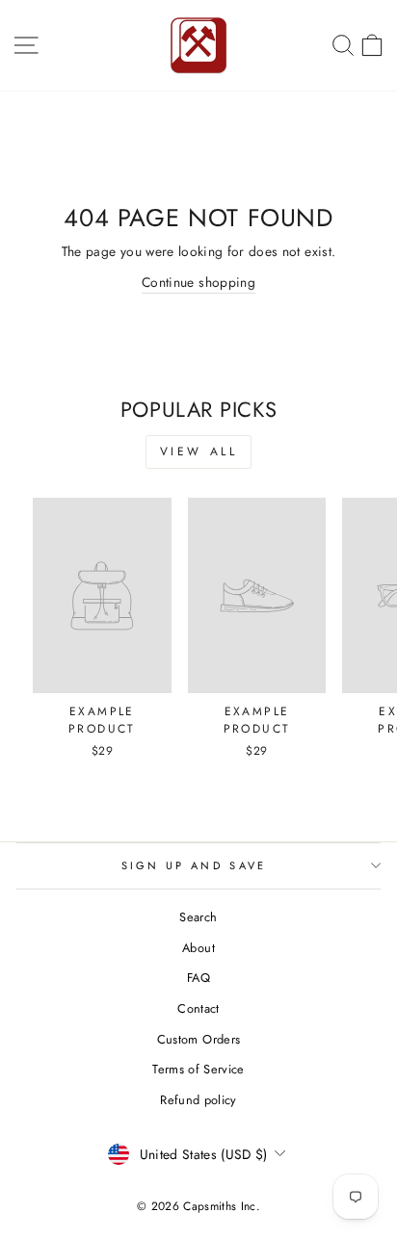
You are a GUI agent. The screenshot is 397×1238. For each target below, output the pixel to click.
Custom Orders (199, 1039)
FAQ (198, 977)
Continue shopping (198, 282)
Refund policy (198, 1100)
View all (199, 451)
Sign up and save (194, 865)
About (198, 948)
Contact (198, 1008)
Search (198, 917)
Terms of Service (198, 1069)
